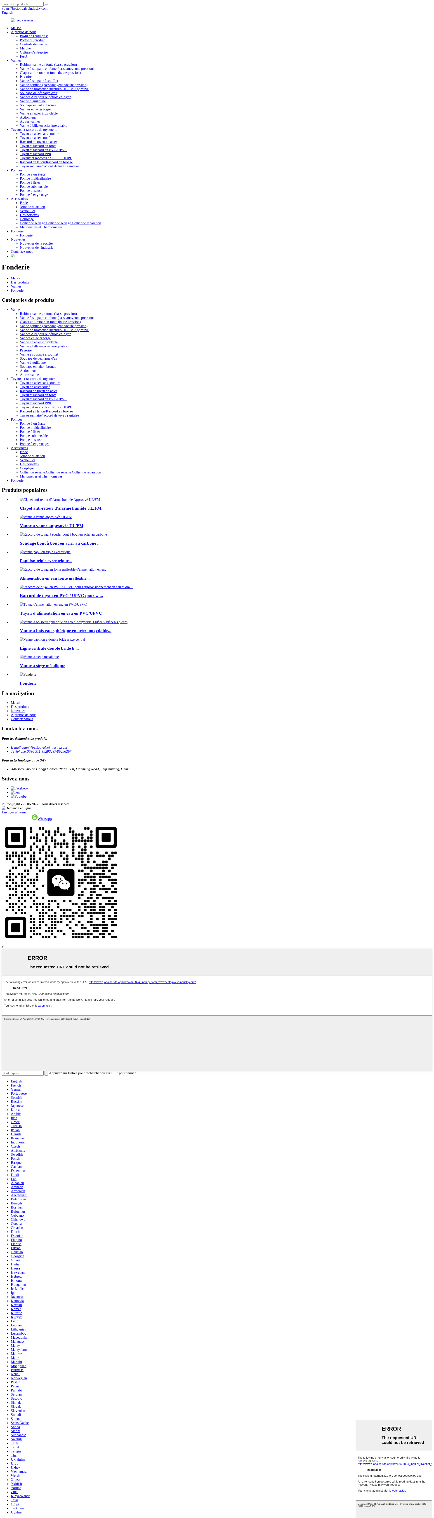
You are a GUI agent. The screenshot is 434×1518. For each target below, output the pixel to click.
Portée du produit (32, 40)
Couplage (27, 219)
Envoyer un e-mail (15, 812)
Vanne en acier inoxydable (39, 113)
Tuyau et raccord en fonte (38, 146)
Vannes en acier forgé (35, 109)
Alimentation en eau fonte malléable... (55, 578)
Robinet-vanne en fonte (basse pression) (48, 64)
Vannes (16, 60)
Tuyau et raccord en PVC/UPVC (43, 150)
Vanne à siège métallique (42, 665)
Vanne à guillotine (33, 101)
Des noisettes (29, 215)
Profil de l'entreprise (34, 36)
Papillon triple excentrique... (46, 560)
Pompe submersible (34, 186)
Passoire (26, 77)
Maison (16, 28)
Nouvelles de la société (36, 243)
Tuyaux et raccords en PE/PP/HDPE (46, 158)
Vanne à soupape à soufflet (39, 81)
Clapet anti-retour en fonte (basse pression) (50, 73)
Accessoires (19, 199)
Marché (25, 48)
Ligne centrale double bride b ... (49, 648)
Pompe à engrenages (34, 195)
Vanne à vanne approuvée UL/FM (51, 525)
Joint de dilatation (32, 207)
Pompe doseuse (31, 190)
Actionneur (28, 117)
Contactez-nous (22, 251)
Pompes (16, 170)
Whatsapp (45, 819)
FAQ (23, 56)
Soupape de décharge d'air (38, 93)
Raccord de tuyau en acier (38, 142)
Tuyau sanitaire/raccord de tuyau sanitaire (49, 166)
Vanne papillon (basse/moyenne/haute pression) (53, 85)
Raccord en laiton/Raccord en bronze (46, 162)
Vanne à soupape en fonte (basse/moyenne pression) (57, 68)
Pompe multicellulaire (35, 178)
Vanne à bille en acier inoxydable (43, 125)
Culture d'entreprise (34, 52)
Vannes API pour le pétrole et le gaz (45, 97)
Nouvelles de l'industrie (36, 247)
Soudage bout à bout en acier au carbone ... (60, 543)
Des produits (20, 282)
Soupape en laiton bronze (38, 105)
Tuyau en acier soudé (35, 138)
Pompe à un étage (32, 174)
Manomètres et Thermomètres (41, 227)
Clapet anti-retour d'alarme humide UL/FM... (62, 508)
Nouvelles (18, 239)
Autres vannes (30, 121)
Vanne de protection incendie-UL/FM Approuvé (54, 89)
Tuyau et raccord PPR (35, 154)
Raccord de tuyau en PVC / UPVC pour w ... (61, 595)
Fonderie (17, 231)
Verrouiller (27, 211)
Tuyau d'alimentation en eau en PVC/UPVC (61, 613)
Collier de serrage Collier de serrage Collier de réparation (60, 223)
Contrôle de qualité (33, 44)
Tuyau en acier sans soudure (40, 134)
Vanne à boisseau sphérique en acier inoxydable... (65, 630)
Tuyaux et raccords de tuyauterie (34, 129)
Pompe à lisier (30, 182)
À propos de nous (23, 32)
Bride (24, 203)
